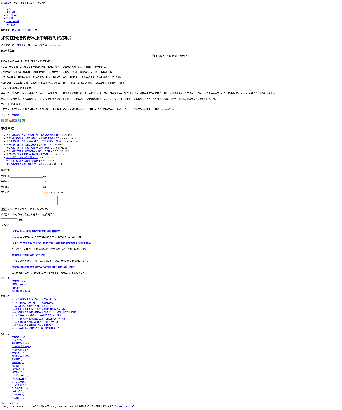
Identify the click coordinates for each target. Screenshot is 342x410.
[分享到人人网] (19, 120)
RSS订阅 (5, 3)
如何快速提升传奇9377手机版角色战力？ (34, 303)
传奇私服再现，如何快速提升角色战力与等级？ (28, 148)
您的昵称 (5, 176)
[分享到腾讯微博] (15, 120)
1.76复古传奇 (20, 382)
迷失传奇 (18, 372)
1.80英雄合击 (19, 378)
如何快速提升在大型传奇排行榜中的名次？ (35, 299)
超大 (14, 45)
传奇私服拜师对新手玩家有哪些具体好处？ (26, 164)
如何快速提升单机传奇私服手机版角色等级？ (27, 154)
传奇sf (17, 340)
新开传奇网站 (12, 21)
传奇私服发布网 (21, 346)
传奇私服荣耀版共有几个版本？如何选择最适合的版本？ (33, 135)
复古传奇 (18, 398)
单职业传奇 (20, 388)
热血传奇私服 (20, 356)
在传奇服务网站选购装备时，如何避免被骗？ (36, 322)
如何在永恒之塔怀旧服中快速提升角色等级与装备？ (39, 309)
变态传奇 (18, 362)
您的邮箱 (5, 181)
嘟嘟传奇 (17, 359)
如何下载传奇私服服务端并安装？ (22, 157)
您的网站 (5, 187)
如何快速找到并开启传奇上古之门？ (32, 306)
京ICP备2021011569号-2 (125, 406)
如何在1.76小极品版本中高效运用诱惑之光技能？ (38, 315)
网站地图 (5, 403)
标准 (19, 45)
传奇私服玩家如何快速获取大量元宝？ (24, 161)
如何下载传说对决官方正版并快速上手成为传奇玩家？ (40, 319)
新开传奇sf (11, 15)
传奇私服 (10, 12)
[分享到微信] (23, 120)
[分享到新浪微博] (11, 120)
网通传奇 (17, 366)
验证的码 (5, 192)
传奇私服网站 (20, 350)
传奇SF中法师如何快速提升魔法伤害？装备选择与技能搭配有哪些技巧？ (53, 243)
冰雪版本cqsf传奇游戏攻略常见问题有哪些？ (37, 231)
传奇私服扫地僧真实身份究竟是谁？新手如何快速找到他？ (34, 141)
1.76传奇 (18, 395)
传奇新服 (18, 353)
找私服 (9, 18)
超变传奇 (18, 369)
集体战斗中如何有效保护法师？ (29, 255)
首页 (8, 9)
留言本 (14, 403)
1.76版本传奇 (20, 375)
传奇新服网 (19, 385)
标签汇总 (10, 25)
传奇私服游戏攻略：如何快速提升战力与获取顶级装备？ (33, 138)
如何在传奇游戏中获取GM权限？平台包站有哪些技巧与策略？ (44, 312)
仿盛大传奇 (19, 391)
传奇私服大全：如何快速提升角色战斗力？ (26, 145)
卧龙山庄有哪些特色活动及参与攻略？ (33, 325)
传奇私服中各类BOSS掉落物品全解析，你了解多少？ (31, 151)
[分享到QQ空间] (7, 120)
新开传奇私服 (20, 343)
